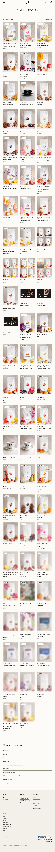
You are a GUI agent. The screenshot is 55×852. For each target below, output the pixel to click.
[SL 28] (27, 561)
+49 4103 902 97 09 (24, 798)
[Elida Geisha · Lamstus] (27, 175)
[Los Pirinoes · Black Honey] (10, 474)
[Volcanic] (27, 712)
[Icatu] (44, 323)
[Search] (49, 2)
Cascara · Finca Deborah (9, 308)
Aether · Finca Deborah (9, 46)
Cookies (5, 828)
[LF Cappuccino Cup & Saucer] (10, 445)
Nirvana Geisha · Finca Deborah (42, 488)
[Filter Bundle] (10, 268)
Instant (31, 16)
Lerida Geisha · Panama (26, 428)
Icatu (38, 336)
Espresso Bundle (41, 249)
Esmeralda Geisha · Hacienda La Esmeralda (27, 250)
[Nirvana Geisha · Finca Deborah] (44, 474)
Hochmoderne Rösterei (9, 772)
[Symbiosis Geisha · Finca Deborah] (10, 621)
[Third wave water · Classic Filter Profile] (44, 621)
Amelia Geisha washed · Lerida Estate (43, 46)
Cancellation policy (7, 824)
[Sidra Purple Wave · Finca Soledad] (10, 561)
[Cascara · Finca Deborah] (10, 295)
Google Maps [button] (37, 808)
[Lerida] (10, 415)
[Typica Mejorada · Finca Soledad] (10, 682)
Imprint (5, 820)
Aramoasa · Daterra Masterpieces (25, 75)
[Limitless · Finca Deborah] (44, 445)
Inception (5, 366)
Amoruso (5, 74)
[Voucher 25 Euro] (44, 294)
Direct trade (6, 768)
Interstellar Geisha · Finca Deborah (43, 369)
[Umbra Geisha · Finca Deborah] (27, 682)
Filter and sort (9, 19)
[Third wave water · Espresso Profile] (27, 652)
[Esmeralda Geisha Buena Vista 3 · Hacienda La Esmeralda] (10, 237)
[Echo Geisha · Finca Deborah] (44, 146)
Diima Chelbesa (7, 159)
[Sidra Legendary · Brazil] (27, 532)
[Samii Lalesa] (44, 504)
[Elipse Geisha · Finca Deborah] (27, 206)
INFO (4, 813)
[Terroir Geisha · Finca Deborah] (27, 621)
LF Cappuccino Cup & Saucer (10, 457)
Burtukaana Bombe (8, 104)
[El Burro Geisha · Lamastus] (10, 175)
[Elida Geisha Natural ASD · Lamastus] (44, 175)
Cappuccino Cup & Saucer (26, 104)
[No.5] (10, 504)
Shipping (5, 818)
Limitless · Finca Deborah (43, 459)
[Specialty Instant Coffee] (27, 591)
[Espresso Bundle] (44, 237)
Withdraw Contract (7, 826)
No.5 (4, 517)
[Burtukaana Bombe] (10, 91)
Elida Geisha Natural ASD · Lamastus (43, 190)
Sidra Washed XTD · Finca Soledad (43, 545)
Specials (5, 758)
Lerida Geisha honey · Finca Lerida (44, 429)
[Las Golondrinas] (44, 384)
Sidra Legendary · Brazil (26, 545)
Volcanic (22, 725)
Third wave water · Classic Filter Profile (43, 635)
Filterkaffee (6, 754)
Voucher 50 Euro (7, 332)
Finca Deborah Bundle (25, 281)
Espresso (8, 16)
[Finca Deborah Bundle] (27, 268)
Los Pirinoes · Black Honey (10, 486)
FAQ (4, 830)
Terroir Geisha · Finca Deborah (25, 635)
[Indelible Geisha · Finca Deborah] (27, 354)
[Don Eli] (27, 146)
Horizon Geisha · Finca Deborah (25, 338)
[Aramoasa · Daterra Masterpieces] (27, 62)
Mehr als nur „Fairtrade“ (9, 779)
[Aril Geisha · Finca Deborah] (44, 62)
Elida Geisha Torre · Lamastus (10, 219)
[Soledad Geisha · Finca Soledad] (44, 561)
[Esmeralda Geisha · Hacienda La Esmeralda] (27, 237)
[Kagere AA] (27, 384)
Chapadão (39, 104)
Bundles (26, 16)
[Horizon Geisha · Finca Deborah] (27, 323)
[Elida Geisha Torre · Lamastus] (10, 206)
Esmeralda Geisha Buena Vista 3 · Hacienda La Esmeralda (9, 251)
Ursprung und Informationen (10, 783)
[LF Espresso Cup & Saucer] (27, 445)
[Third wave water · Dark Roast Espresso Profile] (10, 652)
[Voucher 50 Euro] (10, 321)
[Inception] (10, 354)
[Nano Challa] (27, 474)
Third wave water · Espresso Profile (27, 666)
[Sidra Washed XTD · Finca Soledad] (44, 532)
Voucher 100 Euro (24, 305)
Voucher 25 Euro (41, 305)
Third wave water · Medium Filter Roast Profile (43, 666)
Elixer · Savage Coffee (42, 220)
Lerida (4, 428)
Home (36, 16)
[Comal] (27, 119)
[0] (51, 2)
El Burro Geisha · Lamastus (10, 188)
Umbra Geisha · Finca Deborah (25, 696)
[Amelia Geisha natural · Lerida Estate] (27, 32)
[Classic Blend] (10, 119)
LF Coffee (5, 279)
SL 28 (21, 574)
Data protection (6, 822)
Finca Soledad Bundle (42, 281)
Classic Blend (6, 131)
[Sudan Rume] (44, 591)
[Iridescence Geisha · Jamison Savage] (10, 384)
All (3, 16)
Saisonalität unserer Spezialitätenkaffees (13, 765)
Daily (38, 131)
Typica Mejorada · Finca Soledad (9, 695)
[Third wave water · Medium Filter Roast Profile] (44, 652)
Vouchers (41, 16)
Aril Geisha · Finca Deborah (43, 76)
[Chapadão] (44, 91)
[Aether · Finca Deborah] (10, 32)
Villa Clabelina (40, 694)
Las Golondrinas (41, 397)
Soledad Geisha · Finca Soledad (42, 575)
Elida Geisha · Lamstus (25, 188)
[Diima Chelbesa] (10, 146)
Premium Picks (19, 16)
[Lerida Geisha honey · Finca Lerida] (44, 415)
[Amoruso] (10, 62)
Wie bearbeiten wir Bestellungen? (11, 775)
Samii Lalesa (40, 517)
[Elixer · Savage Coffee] (44, 206)
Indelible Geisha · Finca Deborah (26, 369)
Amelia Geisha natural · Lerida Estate (26, 46)
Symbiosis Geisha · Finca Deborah (9, 636)
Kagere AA (22, 397)
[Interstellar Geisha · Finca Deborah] (44, 354)
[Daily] (44, 119)
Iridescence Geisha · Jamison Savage (10, 399)
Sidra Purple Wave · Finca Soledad (9, 575)
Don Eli (22, 159)
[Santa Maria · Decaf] (10, 532)
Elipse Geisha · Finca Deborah (25, 221)
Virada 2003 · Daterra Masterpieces (8, 727)
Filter (13, 16)
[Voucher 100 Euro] (27, 294)
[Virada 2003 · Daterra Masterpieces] (10, 712)
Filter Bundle (6, 281)
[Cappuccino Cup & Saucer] (27, 91)
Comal (21, 131)
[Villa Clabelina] (44, 682)
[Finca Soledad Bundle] (44, 268)
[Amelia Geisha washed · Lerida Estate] (44, 32)
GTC (4, 816)
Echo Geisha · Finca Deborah (44, 160)
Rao (21, 517)
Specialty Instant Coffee (26, 603)
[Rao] (27, 504)
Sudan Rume (40, 605)
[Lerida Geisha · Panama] (27, 415)
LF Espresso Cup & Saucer (26, 457)
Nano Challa (23, 486)
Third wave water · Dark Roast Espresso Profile (9, 666)
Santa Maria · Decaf (8, 545)
